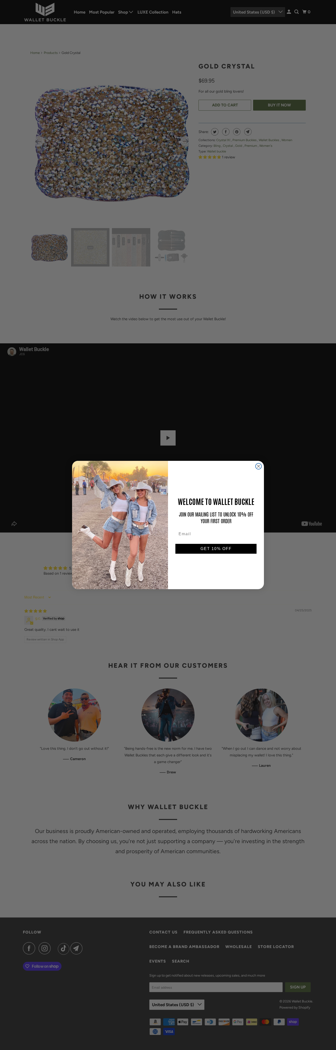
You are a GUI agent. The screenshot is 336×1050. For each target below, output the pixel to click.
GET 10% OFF (216, 549)
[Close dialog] (258, 466)
